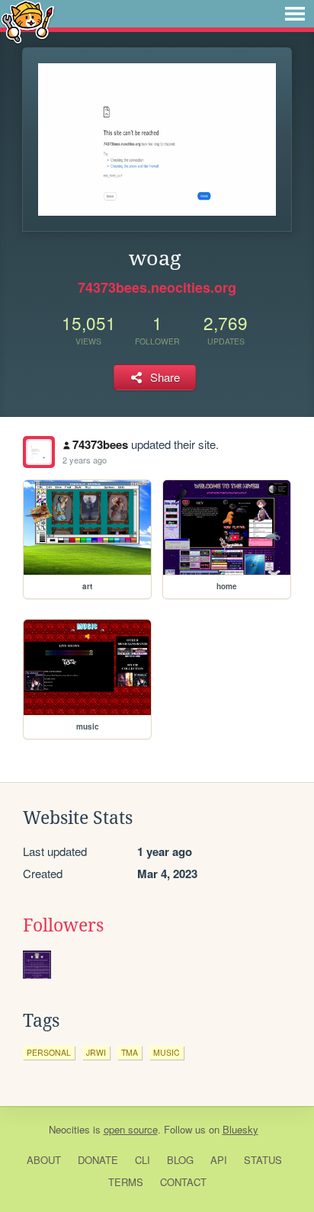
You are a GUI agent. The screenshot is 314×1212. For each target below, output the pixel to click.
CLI (142, 1160)
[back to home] (28, 21)
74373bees (100, 444)
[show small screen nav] (295, 13)
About (44, 1160)
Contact (183, 1182)
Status (263, 1160)
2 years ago (84, 460)
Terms (125, 1182)
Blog (180, 1160)
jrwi (96, 1052)
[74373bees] (39, 452)
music (166, 1052)
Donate (98, 1160)
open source (131, 1129)
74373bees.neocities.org (157, 287)
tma (129, 1052)
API (218, 1160)
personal (49, 1052)
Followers (63, 925)
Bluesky (240, 1129)
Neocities (69, 1129)
